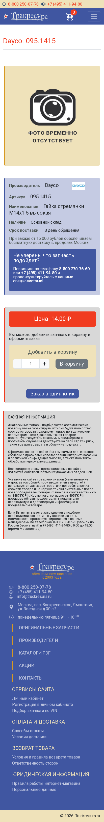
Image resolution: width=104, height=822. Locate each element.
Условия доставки (29, 736)
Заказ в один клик (52, 394)
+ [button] (44, 363)
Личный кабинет (27, 698)
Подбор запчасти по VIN (34, 710)
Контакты (31, 678)
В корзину (72, 364)
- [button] (17, 363)
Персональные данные (34, 789)
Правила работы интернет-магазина (46, 783)
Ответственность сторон (35, 763)
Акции (26, 665)
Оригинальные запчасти (49, 627)
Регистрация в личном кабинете (42, 704)
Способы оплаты (28, 730)
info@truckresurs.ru (34, 597)
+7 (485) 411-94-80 (35, 592)
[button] (70, 16)
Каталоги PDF (34, 653)
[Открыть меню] (94, 16)
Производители (38, 640)
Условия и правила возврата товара (46, 757)
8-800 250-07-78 (23, 4)
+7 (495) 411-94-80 (64, 4)
